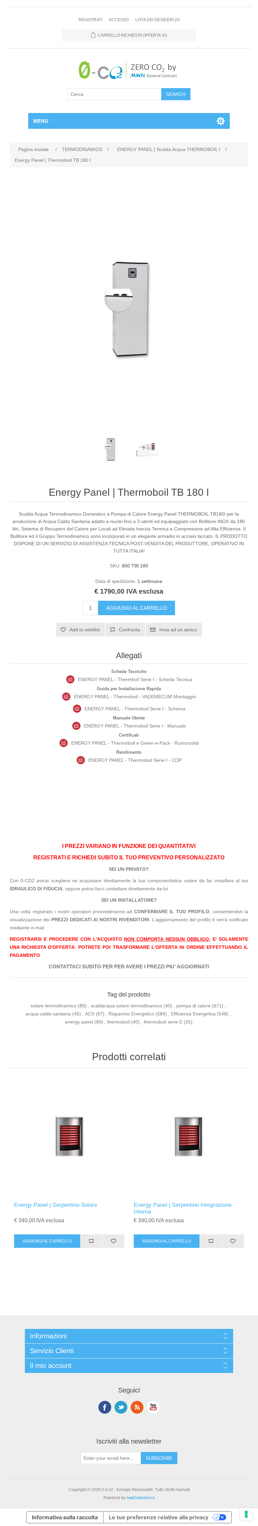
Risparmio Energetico (131, 1013)
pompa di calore (193, 1005)
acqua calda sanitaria (48, 1013)
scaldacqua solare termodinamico (126, 1005)
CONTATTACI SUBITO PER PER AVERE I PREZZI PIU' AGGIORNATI (129, 966)
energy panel (79, 1022)
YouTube (153, 1407)
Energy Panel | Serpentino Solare (55, 1205)
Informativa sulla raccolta (65, 1517)
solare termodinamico (54, 1005)
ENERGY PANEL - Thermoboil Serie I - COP (135, 760)
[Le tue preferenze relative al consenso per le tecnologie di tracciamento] (246, 1514)
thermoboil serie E (163, 1022)
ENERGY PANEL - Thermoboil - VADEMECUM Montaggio (135, 696)
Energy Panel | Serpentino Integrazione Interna (182, 1208)
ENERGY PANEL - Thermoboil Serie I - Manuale (135, 726)
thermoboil (118, 1022)
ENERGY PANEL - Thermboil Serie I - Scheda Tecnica (135, 679)
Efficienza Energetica (193, 1013)
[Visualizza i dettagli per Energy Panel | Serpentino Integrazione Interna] (188, 1136)
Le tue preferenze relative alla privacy (158, 1517)
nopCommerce (140, 1497)
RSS (137, 1407)
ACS (89, 1013)
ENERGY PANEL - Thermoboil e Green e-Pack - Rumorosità (135, 743)
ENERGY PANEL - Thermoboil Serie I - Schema (135, 708)
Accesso (119, 19)
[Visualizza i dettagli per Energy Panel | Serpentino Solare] (69, 1136)
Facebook (104, 1407)
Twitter (121, 1407)
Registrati (90, 19)
